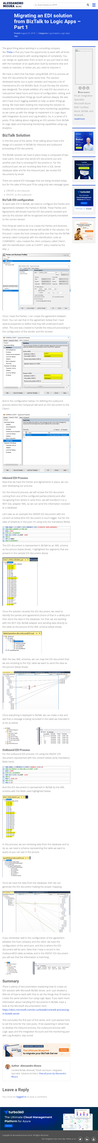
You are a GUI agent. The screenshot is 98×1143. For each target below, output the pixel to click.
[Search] (88, 5)
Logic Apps (65, 33)
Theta (10, 52)
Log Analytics (54, 33)
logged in (21, 1096)
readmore (79, 118)
